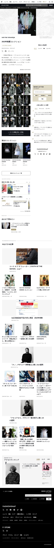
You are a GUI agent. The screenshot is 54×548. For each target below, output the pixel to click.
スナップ (34, 514)
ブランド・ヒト (27, 1)
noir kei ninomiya (34, 7)
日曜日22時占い (20, 514)
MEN (36, 95)
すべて (35, 48)
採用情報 (11, 520)
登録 (42, 98)
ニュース (6, 1)
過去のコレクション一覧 (16, 173)
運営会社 (20, 520)
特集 (10, 1)
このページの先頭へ (8, 491)
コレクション (8, 7)
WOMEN (43, 95)
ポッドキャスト (28, 517)
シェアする (12, 51)
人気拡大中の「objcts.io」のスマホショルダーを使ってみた (43, 121)
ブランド (5, 535)
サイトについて (5, 520)
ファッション (41, 108)
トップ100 (39, 1)
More (44, 1)
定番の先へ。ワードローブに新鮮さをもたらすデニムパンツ (43, 128)
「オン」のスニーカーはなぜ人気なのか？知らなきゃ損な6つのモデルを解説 (43, 114)
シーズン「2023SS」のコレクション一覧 (21, 7)
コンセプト (26, 535)
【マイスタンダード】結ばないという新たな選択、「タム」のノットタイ (43, 134)
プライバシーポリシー (33, 520)
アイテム (10, 535)
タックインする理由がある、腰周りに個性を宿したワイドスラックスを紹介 (43, 141)
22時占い (33, 1)
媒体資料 (16, 520)
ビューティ (15, 1)
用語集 (34, 517)
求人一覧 (12, 182)
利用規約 (25, 520)
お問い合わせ (40, 520)
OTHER (49, 95)
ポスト (12, 517)
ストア (20, 1)
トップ (2, 7)
